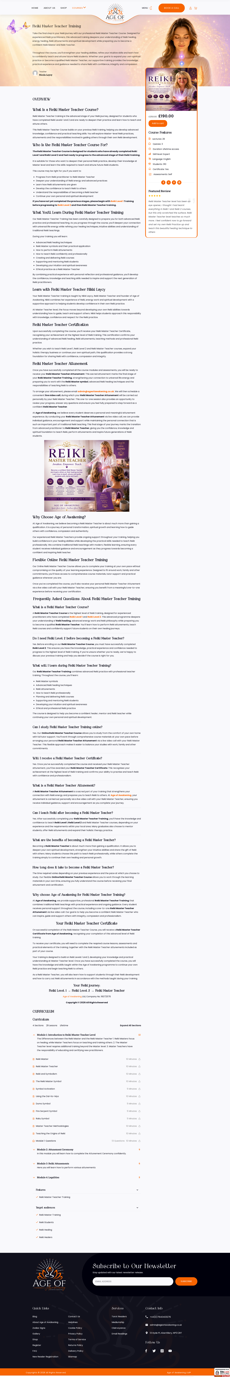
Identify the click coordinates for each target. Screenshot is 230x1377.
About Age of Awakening (45, 1322)
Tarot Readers (119, 1316)
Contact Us (74, 1316)
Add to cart (158, 123)
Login (190, 8)
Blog (34, 1316)
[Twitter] (169, 182)
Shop (64, 8)
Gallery (36, 1333)
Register (36, 1345)
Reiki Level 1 (117, 201)
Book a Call (171, 7)
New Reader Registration (45, 1356)
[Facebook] (163, 182)
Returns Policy (75, 1345)
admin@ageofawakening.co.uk (96, 391)
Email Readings (119, 1333)
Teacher (43, 71)
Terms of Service (77, 1339)
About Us (49, 8)
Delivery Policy (75, 1350)
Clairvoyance (119, 1328)
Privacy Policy (75, 1333)
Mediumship (118, 1322)
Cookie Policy (75, 1328)
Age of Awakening (72, 996)
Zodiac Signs (38, 1328)
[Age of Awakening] (115, 12)
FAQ (34, 1350)
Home (35, 8)
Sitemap (72, 1356)
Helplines (73, 1322)
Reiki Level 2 (64, 205)
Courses (77, 8)
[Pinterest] (174, 182)
